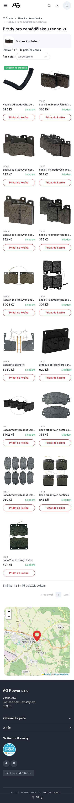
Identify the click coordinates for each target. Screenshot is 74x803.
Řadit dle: (8, 56)
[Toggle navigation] (5, 5)
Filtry (39, 797)
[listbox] (32, 56)
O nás (7, 727)
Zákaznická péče (14, 718)
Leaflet (47, 674)
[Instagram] (13, 763)
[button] (37, 636)
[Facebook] (6, 763)
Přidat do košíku (19, 117)
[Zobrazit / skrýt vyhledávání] (49, 5)
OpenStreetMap (61, 674)
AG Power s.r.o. (16, 690)
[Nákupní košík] (67, 5)
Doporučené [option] (25, 56)
